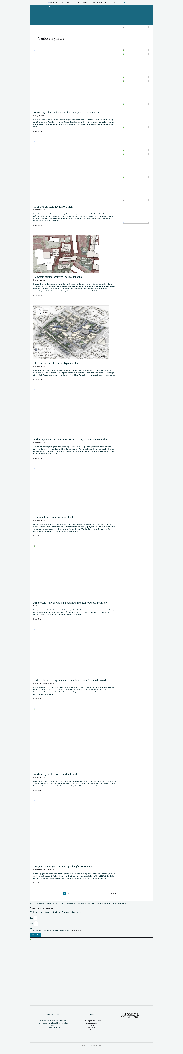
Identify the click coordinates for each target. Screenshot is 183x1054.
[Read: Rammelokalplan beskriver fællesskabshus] (66, 253)
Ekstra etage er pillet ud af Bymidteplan (56, 363)
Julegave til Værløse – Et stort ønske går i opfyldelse (63, 866)
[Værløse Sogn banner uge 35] (136, 63)
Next (113, 893)
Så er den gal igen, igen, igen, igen (53, 206)
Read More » (37, 131)
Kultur (35, 116)
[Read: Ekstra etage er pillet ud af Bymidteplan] (71, 332)
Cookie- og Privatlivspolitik (92, 1021)
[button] (71, 2)
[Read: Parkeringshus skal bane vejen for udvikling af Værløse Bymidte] (67, 412)
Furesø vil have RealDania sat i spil (53, 517)
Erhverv (36, 210)
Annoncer (91, 1027)
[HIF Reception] (136, 77)
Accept (32, 928)
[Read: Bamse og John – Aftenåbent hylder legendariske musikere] (74, 79)
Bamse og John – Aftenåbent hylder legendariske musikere (66, 112)
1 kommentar (50, 870)
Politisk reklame (91, 1030)
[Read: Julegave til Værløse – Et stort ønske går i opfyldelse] (74, 831)
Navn (32, 918)
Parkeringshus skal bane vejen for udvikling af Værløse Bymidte (70, 439)
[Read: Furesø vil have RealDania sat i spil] (70, 490)
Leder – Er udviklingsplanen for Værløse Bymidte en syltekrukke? (71, 680)
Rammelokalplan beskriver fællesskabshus (57, 277)
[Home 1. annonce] (91, 15)
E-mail (32, 924)
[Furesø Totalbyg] (136, 164)
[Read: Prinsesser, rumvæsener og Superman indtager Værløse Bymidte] (74, 572)
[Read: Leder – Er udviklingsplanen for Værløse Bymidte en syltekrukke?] (74, 652)
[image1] (136, 150)
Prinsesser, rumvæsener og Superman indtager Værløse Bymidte (70, 602)
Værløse (41, 116)
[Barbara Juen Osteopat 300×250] (136, 114)
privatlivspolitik (76, 930)
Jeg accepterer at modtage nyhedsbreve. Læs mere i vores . (56, 930)
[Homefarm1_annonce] (136, 209)
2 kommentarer (51, 683)
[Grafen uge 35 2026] (136, 50)
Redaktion (91, 1025)
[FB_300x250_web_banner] (136, 232)
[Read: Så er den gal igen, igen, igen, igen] (74, 171)
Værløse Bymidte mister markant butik (55, 774)
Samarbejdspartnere (91, 1023)
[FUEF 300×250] (136, 136)
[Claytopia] (136, 91)
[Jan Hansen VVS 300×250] (136, 36)
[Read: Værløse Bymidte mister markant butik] (74, 739)
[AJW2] (136, 186)
